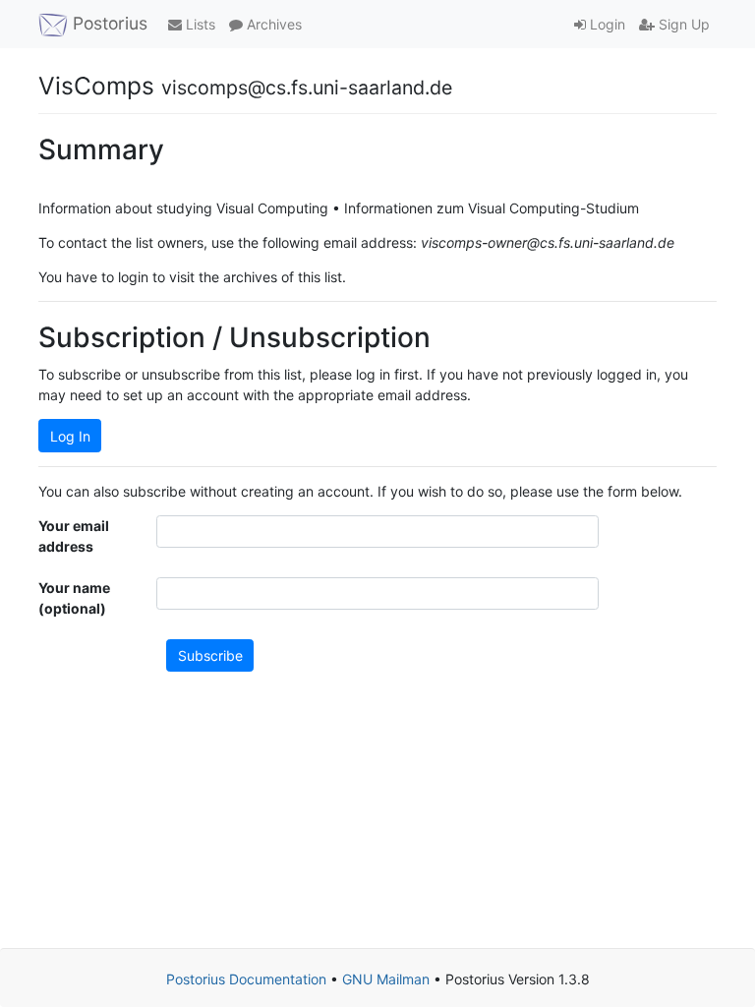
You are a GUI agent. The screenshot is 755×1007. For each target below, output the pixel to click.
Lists (198, 24)
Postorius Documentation (246, 979)
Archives (272, 24)
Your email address (73, 536)
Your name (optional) (74, 598)
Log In (70, 436)
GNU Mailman (386, 979)
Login (605, 24)
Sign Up (682, 24)
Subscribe (210, 655)
